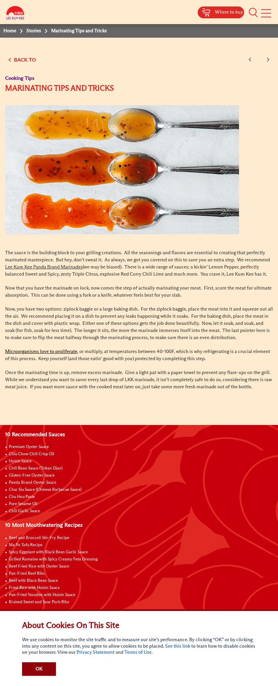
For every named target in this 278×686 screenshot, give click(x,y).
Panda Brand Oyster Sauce (32, 483)
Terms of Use (138, 652)
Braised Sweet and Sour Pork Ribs (39, 602)
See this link (177, 646)
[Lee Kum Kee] (15, 14)
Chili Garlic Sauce (24, 511)
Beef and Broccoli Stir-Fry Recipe (39, 538)
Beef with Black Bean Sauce (33, 581)
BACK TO (24, 59)
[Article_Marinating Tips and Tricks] (122, 169)
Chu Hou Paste (22, 497)
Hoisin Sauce (20, 461)
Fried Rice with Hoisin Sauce (34, 588)
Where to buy (229, 12)
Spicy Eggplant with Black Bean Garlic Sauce (48, 552)
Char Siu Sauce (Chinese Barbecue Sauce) (45, 490)
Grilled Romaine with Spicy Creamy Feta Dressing (53, 559)
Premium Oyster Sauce (29, 447)
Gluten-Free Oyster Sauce (32, 476)
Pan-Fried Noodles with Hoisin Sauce (42, 595)
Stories (33, 31)
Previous (251, 59)
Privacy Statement (96, 652)
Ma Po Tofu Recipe (25, 545)
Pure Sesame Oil (23, 504)
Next (267, 59)
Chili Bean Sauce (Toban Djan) (36, 468)
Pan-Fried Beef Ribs (27, 574)
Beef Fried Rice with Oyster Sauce (39, 566)
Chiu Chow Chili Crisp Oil (31, 454)
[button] (253, 12)
